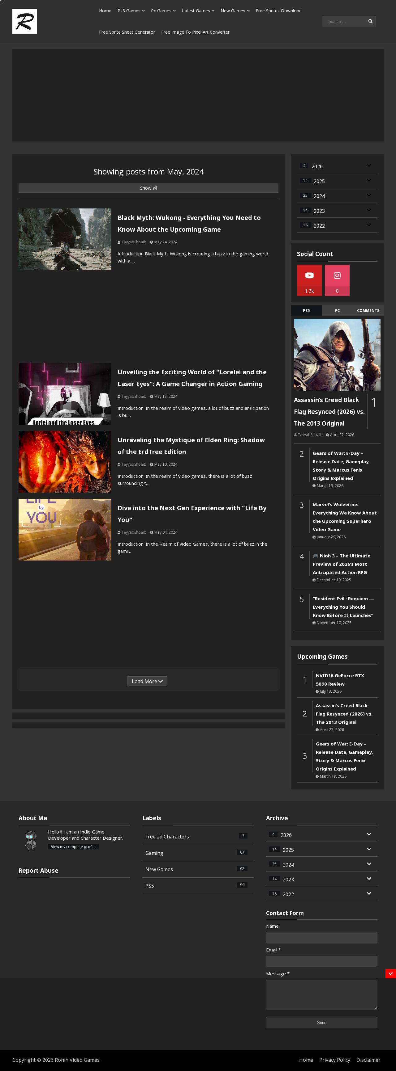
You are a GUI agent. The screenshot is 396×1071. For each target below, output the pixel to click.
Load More (145, 681)
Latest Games (196, 11)
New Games (233, 11)
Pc (337, 310)
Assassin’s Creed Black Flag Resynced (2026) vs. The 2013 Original (329, 411)
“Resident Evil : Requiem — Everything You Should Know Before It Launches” (343, 606)
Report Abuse (38, 870)
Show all (148, 188)
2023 (319, 211)
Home (105, 11)
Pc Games (161, 11)
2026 (317, 166)
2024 (319, 196)
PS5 (194, 885)
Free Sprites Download (279, 11)
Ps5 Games (129, 11)
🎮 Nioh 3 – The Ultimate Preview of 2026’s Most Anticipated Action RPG (341, 563)
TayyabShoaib (134, 242)
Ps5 (306, 310)
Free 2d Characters (194, 836)
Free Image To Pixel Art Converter (195, 32)
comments (368, 310)
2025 (319, 181)
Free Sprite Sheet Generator (127, 32)
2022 (319, 225)
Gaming (194, 853)
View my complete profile (73, 846)
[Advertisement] (198, 1024)
